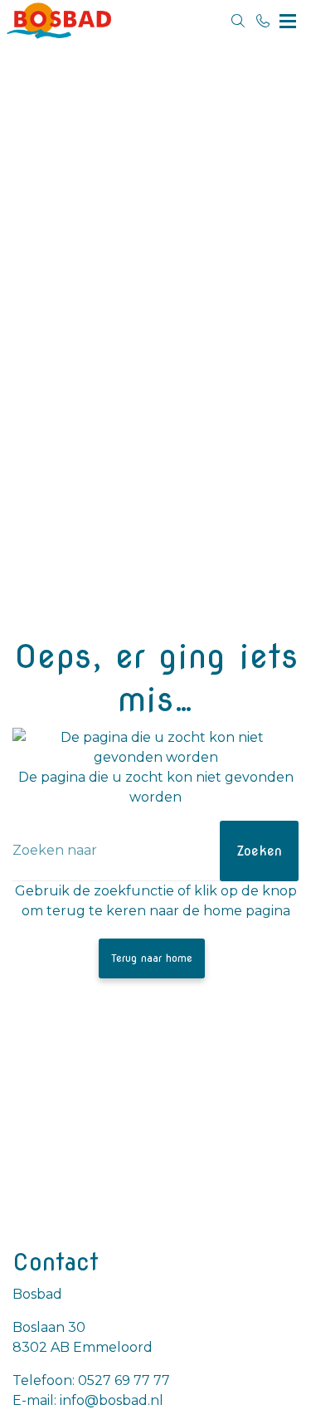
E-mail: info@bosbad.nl (87, 1400)
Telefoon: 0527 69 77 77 (91, 1380)
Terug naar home (151, 958)
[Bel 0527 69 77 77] (263, 20)
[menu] (287, 16)
